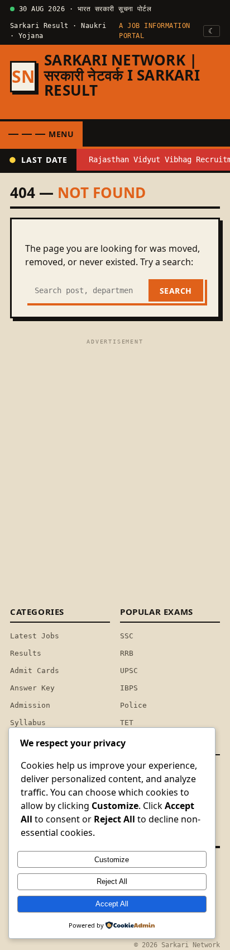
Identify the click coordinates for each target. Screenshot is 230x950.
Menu (61, 134)
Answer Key (32, 688)
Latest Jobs (34, 636)
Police (133, 705)
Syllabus (28, 722)
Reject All (112, 881)
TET (126, 722)
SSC (126, 636)
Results (25, 653)
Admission (30, 705)
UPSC (129, 670)
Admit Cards (34, 670)
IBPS (129, 688)
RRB (126, 653)
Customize (111, 859)
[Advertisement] (115, 463)
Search (176, 290)
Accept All (111, 904)
